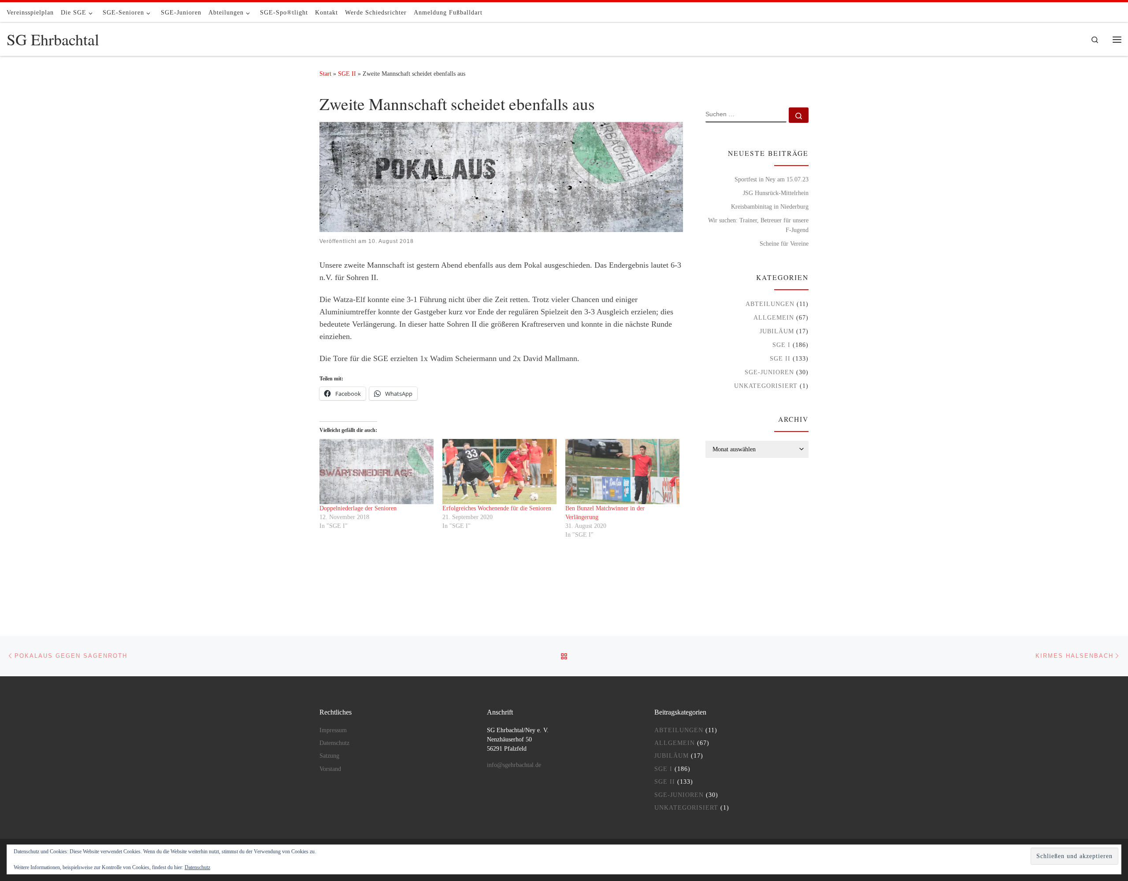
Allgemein (773, 317)
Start (325, 73)
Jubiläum (777, 331)
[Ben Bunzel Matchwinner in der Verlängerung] (622, 471)
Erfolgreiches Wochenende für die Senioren (496, 508)
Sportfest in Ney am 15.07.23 (772, 179)
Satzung (329, 755)
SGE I (781, 344)
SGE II (347, 73)
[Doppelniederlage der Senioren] (376, 471)
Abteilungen (770, 303)
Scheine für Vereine (784, 243)
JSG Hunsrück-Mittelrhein (776, 192)
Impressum (333, 730)
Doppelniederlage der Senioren (358, 508)
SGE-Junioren (769, 372)
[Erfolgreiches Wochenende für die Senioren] (499, 471)
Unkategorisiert (766, 385)
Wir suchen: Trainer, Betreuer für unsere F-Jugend (758, 225)
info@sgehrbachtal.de (514, 765)
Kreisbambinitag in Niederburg (770, 206)
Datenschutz (334, 743)
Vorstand (330, 769)
